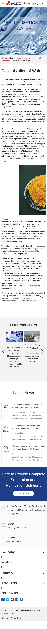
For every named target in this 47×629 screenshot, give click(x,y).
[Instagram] (21, 599)
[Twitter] (7, 599)
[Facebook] (3, 599)
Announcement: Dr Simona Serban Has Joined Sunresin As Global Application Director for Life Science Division (28, 447)
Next (42, 351)
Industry (27, 58)
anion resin (37, 119)
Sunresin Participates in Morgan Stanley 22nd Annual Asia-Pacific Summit (27, 406)
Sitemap (4, 618)
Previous (3, 351)
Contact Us (23, 493)
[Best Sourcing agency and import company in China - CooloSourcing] (13, 2)
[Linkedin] (16, 599)
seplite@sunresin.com (17, 528)
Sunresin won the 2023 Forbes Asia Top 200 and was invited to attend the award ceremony (26, 427)
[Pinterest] (12, 599)
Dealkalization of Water (21, 61)
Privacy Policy (16, 618)
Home (18, 58)
